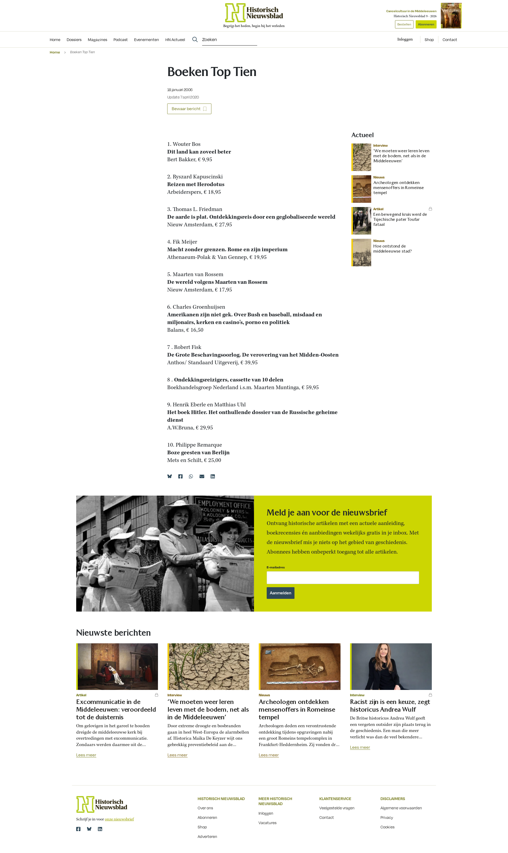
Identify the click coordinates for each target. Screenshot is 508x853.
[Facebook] (180, 476)
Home (55, 52)
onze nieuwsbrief (119, 819)
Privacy (386, 817)
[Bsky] (89, 829)
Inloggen (265, 813)
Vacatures (267, 822)
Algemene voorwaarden (401, 807)
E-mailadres (276, 567)
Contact (450, 39)
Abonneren (426, 24)
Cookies (387, 826)
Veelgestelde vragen (337, 807)
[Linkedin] (213, 476)
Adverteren (207, 836)
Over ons (205, 807)
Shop (429, 39)
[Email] (201, 476)
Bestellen (404, 24)
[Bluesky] (169, 476)
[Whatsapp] (191, 476)
